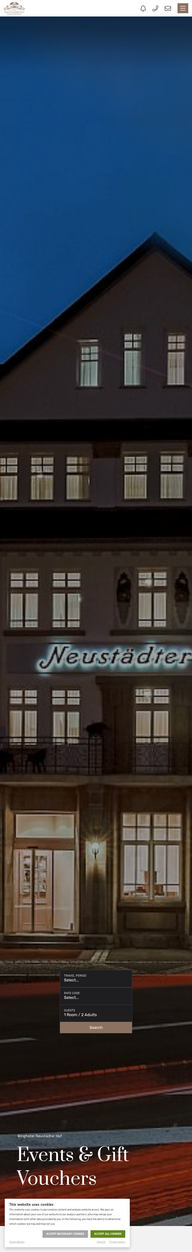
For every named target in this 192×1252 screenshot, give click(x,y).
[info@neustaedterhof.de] (168, 8)
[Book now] (143, 8)
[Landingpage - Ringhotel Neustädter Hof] (14, 8)
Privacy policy (117, 1242)
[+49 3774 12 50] (155, 8)
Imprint (101, 1242)
